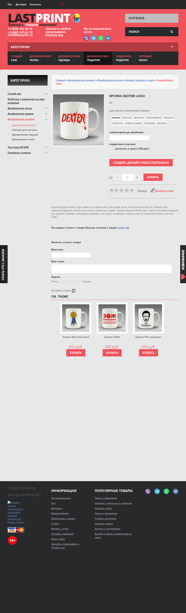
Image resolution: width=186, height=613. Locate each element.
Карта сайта (58, 539)
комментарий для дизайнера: (126, 132)
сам (16, 58)
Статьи (55, 523)
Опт (10, 4)
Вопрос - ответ (59, 528)
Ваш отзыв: (58, 261)
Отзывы (142, 190)
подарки (98, 58)
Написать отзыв (164, 190)
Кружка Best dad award (76, 337)
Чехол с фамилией (106, 498)
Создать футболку (105, 518)
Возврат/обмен (60, 513)
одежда (69, 58)
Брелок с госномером (107, 528)
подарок (124, 58)
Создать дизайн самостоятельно (141, 163)
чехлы (40, 58)
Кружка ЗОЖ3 (112, 337)
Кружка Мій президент (148, 337)
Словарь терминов (62, 534)
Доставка (21, 4)
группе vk (122, 227)
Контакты (35, 4)
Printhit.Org (54, 35)
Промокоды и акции (63, 518)
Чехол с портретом (106, 513)
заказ (145, 58)
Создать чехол (103, 508)
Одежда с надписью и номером (113, 503)
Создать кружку (104, 523)
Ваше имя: (57, 249)
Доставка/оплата (61, 498)
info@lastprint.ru (20, 35)
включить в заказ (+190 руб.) (132, 148)
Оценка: (55, 277)
